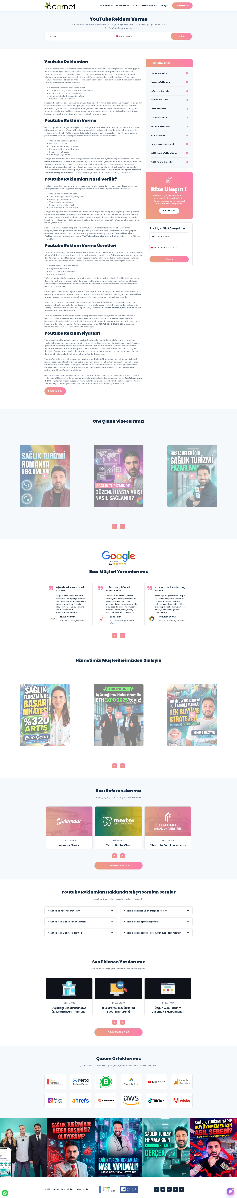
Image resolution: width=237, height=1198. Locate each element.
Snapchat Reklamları (160, 126)
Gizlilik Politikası (51, 1189)
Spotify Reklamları (159, 135)
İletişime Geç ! (169, 210)
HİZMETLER (121, 5)
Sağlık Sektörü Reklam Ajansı (164, 153)
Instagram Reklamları (160, 91)
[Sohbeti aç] (230, 1191)
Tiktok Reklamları (158, 108)
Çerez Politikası (83, 1189)
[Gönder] (230, 1179)
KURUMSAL (105, 5)
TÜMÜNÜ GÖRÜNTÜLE (118, 865)
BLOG (135, 5)
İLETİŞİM (164, 5)
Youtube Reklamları (159, 100)
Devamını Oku (55, 391)
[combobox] (120, 36)
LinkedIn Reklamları (159, 117)
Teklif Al (181, 36)
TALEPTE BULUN (182, 5)
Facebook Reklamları (160, 82)
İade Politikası (67, 1189)
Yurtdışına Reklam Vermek (162, 144)
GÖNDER (169, 259)
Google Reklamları (159, 73)
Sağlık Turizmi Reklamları (162, 162)
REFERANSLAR (148, 5)
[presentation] (114, 526)
